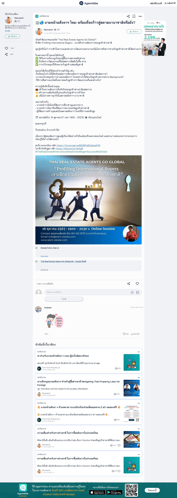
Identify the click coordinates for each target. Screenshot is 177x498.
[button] (8, 20)
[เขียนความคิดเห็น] (87, 292)
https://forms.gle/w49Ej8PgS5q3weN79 (78, 145)
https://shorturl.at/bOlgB (69, 148)
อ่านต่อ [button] (7, 31)
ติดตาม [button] (14, 36)
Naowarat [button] (19, 18)
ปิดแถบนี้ (152, 490)
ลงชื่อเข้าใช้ (171, 3)
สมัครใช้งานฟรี (156, 3)
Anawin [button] (48, 307)
